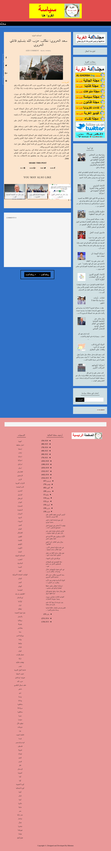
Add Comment (32, 51)
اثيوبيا (20, 441)
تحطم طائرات (20, 655)
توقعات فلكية (20, 662)
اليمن (20, 582)
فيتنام (20, 754)
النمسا (20, 567)
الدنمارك (20, 506)
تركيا (20, 658)
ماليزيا (20, 803)
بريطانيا (20, 620)
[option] (60, 193)
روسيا (20, 696)
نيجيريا (20, 826)
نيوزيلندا (20, 830)
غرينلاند (20, 727)
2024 (46, 447)
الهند (20, 571)
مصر (20, 811)
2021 (46, 457)
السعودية (20, 510)
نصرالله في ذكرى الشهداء (53, 558)
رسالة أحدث (30, 275)
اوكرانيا (20, 601)
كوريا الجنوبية (20, 784)
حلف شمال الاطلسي (20, 685)
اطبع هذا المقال (90, 51)
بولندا (20, 639)
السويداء (20, 521)
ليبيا (20, 799)
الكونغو (20, 544)
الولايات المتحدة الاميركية (20, 574)
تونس (20, 666)
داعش (20, 689)
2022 (46, 454)
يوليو (47, 494)
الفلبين (20, 536)
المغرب (20, 559)
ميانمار (20, 818)
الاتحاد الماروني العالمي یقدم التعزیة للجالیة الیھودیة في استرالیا (97, 189)
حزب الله (20, 681)
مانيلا (20, 807)
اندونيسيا (20, 590)
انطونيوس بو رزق (20, 594)
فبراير (48, 511)
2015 (47, 478)
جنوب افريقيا (20, 674)
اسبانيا (20, 456)
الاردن (20, 479)
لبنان (20, 796)
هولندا (20, 834)
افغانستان (20, 472)
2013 (47, 622)
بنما (20, 632)
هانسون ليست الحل (97, 232)
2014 (47, 618)
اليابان (20, 578)
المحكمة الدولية (37, 35)
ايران (20, 605)
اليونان (20, 586)
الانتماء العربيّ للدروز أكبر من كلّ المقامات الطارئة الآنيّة (96, 276)
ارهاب (20, 452)
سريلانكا (20, 708)
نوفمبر (48, 484)
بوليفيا (20, 643)
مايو (47, 501)
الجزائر (20, 502)
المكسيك (20, 563)
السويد (20, 517)
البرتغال (20, 498)
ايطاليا (20, 609)
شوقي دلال (20, 723)
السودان (20, 513)
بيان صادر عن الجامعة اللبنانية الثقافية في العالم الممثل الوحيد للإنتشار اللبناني (98, 323)
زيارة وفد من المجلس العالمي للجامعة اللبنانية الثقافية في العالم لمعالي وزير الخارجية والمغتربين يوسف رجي (96, 160)
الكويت (20, 548)
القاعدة (20, 540)
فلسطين (20, 746)
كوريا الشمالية (20, 788)
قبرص (20, 761)
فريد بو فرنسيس (20, 742)
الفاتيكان (20, 533)
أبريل (48, 505)
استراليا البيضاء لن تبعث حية (97, 254)
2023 (46, 451)
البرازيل (20, 494)
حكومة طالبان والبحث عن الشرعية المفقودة (96, 212)
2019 (47, 464)
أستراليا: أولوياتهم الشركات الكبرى (98, 366)
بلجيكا (20, 624)
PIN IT (22, 168)
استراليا (20, 460)
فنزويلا (20, 750)
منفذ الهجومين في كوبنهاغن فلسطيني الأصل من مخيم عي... (54, 564)
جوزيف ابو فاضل (20, 677)
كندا (20, 776)
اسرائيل (20, 464)
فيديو (20, 757)
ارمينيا (20, 449)
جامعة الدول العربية (20, 670)
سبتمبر (48, 491)
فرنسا (20, 738)
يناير (47, 614)
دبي (20, 693)
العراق (20, 529)
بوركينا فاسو (20, 635)
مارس (48, 508)
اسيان (20, 468)
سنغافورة (20, 712)
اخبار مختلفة (20, 445)
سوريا (20, 715)
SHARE (52, 168)
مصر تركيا (20, 815)
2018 (47, 468)
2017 (47, 471)
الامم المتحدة (20, 487)
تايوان (20, 651)
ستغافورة (20, 704)
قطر (20, 765)
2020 (47, 461)
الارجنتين (20, 475)
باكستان (20, 616)
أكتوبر (48, 488)
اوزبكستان (20, 597)
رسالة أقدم (45, 275)
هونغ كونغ (20, 837)
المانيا (20, 552)
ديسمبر (48, 481)
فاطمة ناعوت (20, 735)
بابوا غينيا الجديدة (20, 613)
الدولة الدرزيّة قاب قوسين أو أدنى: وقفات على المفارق (97, 346)
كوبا (20, 780)
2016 (47, 474)
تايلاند (20, 647)
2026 (46, 441)
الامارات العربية (20, 483)
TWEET (42, 168)
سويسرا (20, 719)
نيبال (20, 822)
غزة (20, 731)
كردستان (20, 769)
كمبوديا (20, 773)
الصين (20, 525)
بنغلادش (20, 628)
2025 (46, 444)
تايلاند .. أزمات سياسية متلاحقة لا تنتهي (97, 300)
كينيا (20, 792)
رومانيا (20, 700)
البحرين (20, 491)
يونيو (47, 498)
